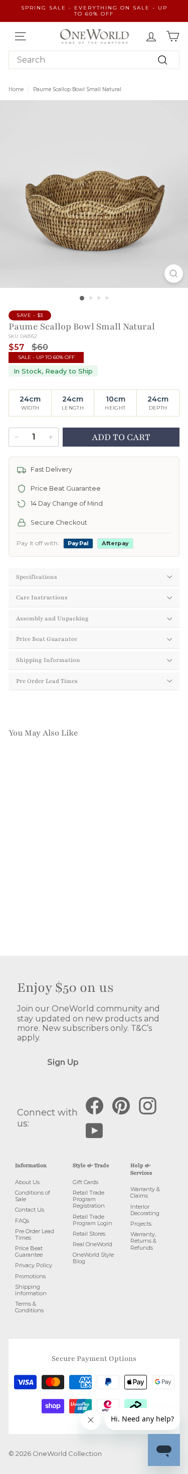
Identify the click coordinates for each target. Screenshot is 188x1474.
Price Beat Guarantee (46, 639)
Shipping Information (48, 660)
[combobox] (94, 60)
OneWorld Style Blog (93, 1258)
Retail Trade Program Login (92, 1220)
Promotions (30, 1276)
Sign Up (63, 1062)
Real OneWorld (92, 1244)
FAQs (22, 1220)
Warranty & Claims (145, 1192)
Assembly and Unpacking (52, 618)
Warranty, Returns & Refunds (143, 1241)
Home (16, 89)
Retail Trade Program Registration (89, 1199)
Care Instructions (42, 597)
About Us (27, 1182)
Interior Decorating (144, 1210)
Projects (140, 1223)
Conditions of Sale (32, 1196)
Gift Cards (85, 1182)
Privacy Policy (33, 1265)
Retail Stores (89, 1233)
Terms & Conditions (29, 1307)
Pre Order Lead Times (47, 681)
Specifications (36, 577)
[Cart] (172, 36)
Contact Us (29, 1209)
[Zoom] (173, 273)
